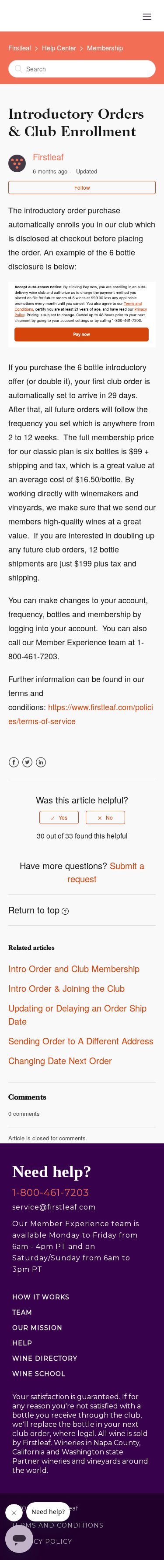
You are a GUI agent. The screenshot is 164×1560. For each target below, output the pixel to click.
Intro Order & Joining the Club (66, 988)
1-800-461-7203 (50, 1193)
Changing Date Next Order (60, 1060)
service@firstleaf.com (54, 1207)
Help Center (59, 47)
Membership (105, 47)
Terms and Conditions (57, 1525)
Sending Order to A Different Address (81, 1040)
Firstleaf (19, 47)
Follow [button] (82, 187)
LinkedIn (40, 767)
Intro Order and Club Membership (74, 968)
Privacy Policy (41, 1542)
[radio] (59, 817)
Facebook (13, 767)
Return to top (33, 909)
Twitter (27, 767)
